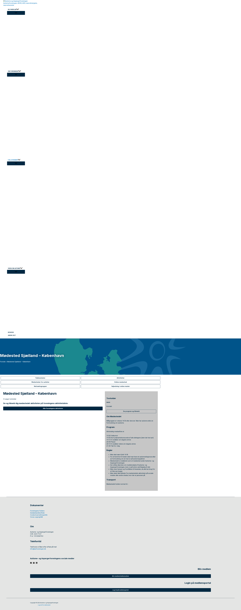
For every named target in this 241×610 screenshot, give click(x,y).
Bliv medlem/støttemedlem (120, 576)
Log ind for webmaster (44, 605)
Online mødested (120, 382)
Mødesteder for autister (40, 382)
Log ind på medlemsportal (120, 590)
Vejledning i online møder (120, 386)
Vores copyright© (36, 517)
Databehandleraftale (37, 513)
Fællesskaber (40, 378)
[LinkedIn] (36, 563)
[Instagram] (34, 563)
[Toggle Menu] (16, 13)
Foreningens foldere (37, 511)
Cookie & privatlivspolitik (38, 515)
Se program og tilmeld (131, 411)
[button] (17, 9)
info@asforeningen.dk (38, 549)
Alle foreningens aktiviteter (53, 408)
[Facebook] (31, 563)
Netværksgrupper (40, 386)
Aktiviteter (120, 378)
